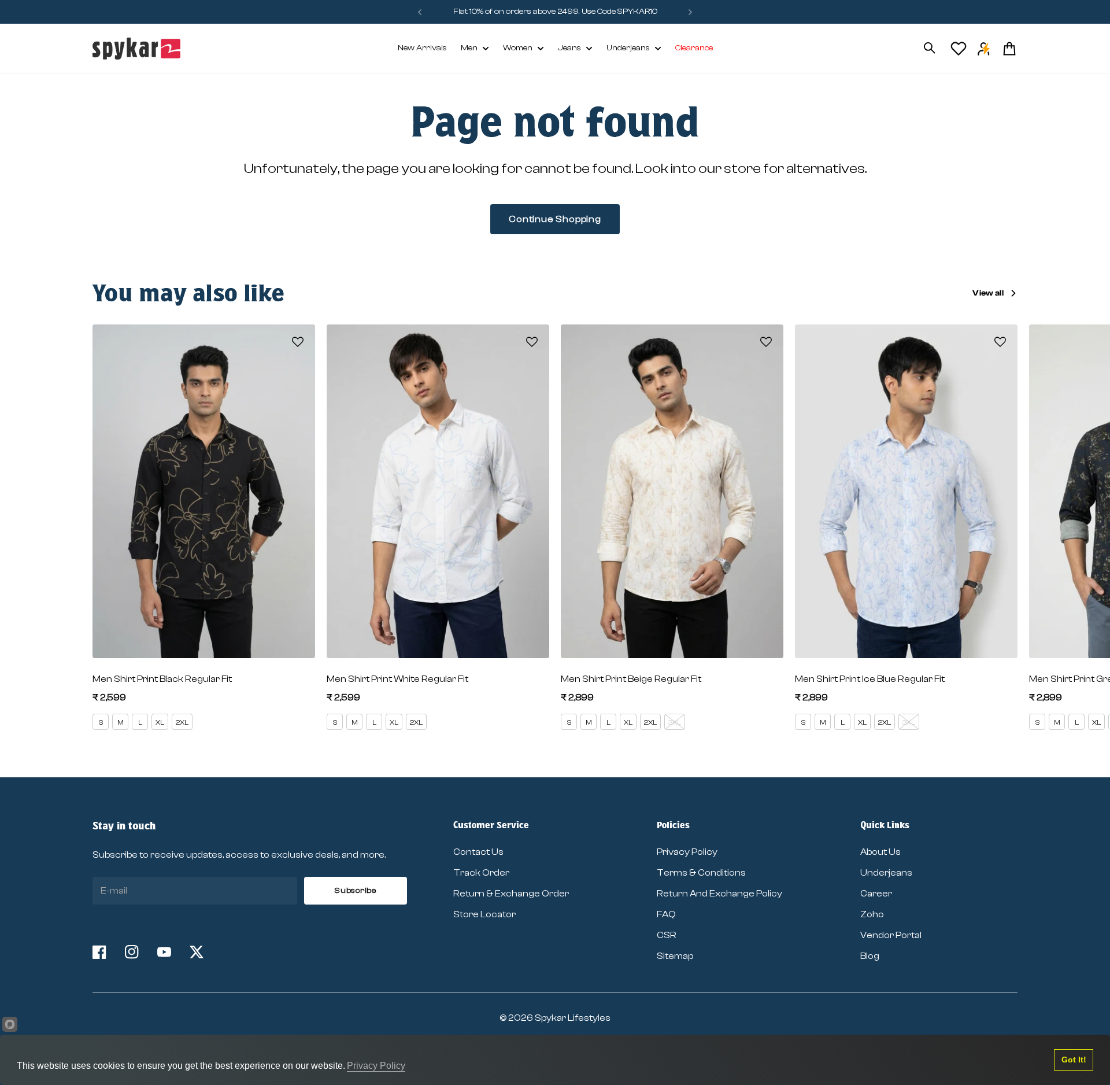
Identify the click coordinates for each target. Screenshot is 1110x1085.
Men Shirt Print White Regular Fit (397, 679)
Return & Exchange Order (511, 893)
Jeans (569, 48)
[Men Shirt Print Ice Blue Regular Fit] (906, 491)
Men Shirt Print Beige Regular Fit (631, 679)
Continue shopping (555, 219)
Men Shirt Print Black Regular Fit (162, 679)
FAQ (666, 914)
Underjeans (628, 48)
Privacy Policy (687, 852)
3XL (674, 722)
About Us (880, 852)
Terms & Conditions (701, 873)
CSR (666, 935)
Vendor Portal (891, 935)
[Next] (690, 12)
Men (469, 48)
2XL (182, 722)
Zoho (872, 914)
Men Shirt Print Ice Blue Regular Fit (870, 679)
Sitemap (675, 956)
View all (988, 293)
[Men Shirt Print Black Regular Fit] (203, 491)
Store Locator (484, 914)
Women (517, 48)
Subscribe (355, 890)
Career (876, 893)
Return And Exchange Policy (719, 893)
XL (160, 722)
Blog (869, 956)
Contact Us (478, 852)
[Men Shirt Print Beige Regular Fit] (672, 491)
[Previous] (419, 12)
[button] (298, 342)
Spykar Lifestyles (572, 1018)
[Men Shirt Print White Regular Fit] (438, 491)
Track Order (481, 873)
